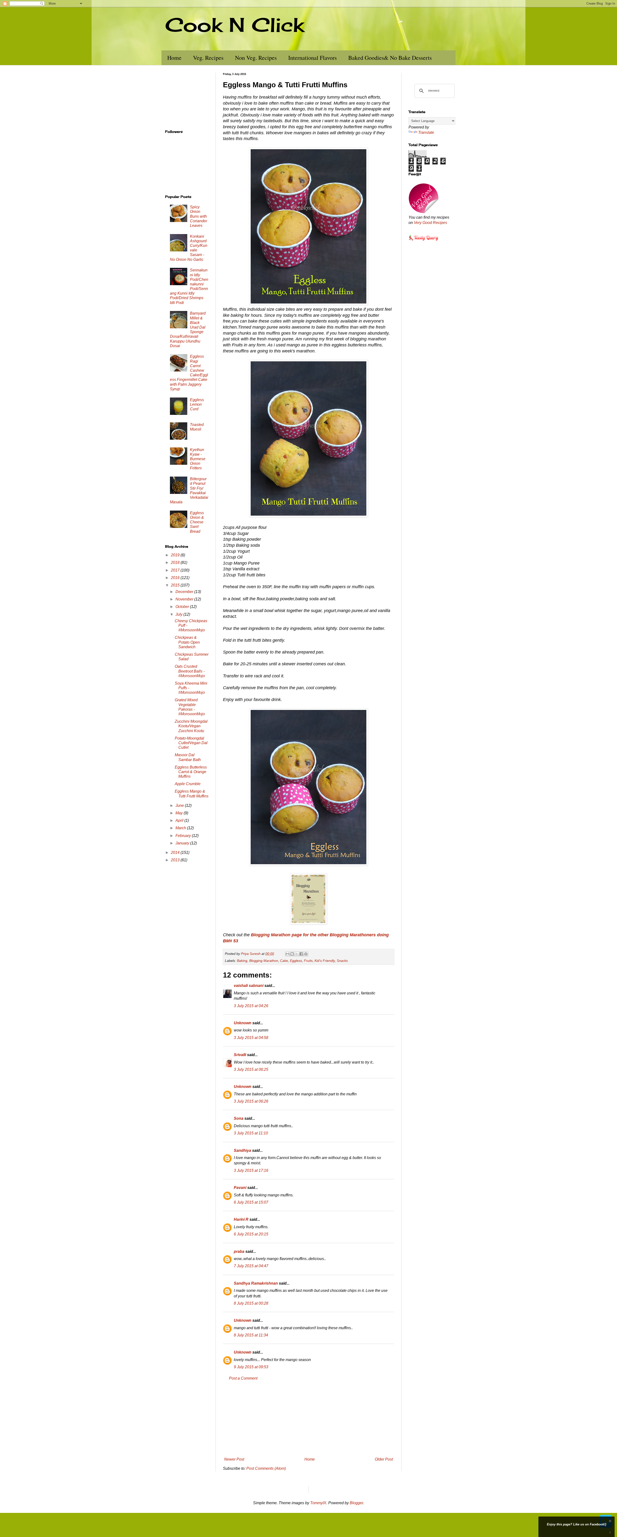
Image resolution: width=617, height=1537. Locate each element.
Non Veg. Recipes (256, 57)
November (184, 599)
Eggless (296, 961)
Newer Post (234, 1459)
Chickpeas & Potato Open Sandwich (187, 642)
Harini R (241, 1219)
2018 (176, 562)
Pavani (240, 1188)
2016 (176, 578)
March (181, 828)
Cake (284, 961)
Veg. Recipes (208, 57)
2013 (176, 860)
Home (174, 57)
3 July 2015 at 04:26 (251, 1006)
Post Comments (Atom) (266, 1468)
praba (239, 1251)
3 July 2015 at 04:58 (251, 1038)
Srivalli (240, 1055)
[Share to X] (296, 953)
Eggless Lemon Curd (197, 404)
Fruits (308, 961)
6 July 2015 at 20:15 (251, 1234)
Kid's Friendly (325, 961)
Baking (242, 961)
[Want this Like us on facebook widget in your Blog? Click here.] (610, 1532)
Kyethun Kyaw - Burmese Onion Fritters (197, 459)
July (179, 614)
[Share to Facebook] (301, 953)
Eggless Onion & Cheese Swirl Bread (197, 522)
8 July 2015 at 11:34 (251, 1335)
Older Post (384, 1459)
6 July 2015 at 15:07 (251, 1202)
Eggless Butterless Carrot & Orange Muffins (191, 771)
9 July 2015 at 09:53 (251, 1367)
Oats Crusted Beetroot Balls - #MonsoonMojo (190, 671)
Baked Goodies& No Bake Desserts (390, 57)
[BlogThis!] (292, 953)
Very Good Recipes (430, 223)
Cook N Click (234, 24)
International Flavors (312, 57)
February (183, 836)
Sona (238, 1118)
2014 (176, 852)
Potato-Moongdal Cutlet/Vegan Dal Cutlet (191, 742)
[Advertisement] (308, 1419)
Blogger (356, 1503)
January (182, 843)
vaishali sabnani (248, 986)
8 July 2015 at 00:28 (251, 1303)
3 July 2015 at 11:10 (251, 1133)
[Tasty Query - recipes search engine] (424, 241)
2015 (176, 585)
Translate (426, 132)
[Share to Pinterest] (305, 953)
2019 (176, 555)
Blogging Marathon (263, 961)
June (180, 805)
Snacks (342, 961)
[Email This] (287, 953)
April (179, 820)
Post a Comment (243, 1378)
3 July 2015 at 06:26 (251, 1101)
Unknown (242, 1023)
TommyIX (318, 1503)
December (184, 592)
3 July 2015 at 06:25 (251, 1069)
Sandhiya (242, 1150)
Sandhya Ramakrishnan (256, 1283)
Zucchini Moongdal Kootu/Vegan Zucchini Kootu (191, 726)
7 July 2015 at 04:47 (251, 1266)
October (182, 607)
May (179, 813)
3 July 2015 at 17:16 (251, 1170)
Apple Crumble (188, 784)
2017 (176, 570)
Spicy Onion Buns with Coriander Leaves (198, 216)
